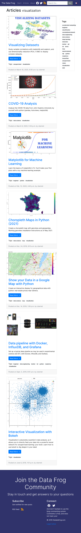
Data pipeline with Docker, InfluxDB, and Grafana (28, 345)
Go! (70, 3)
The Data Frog (8, 3)
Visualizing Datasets (23, 45)
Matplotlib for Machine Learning (25, 162)
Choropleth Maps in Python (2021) (28, 222)
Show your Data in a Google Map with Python (29, 282)
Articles (26, 3)
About (32, 3)
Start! (19, 3)
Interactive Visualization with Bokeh (30, 434)
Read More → (15, 59)
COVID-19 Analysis (22, 103)
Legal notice (51, 524)
